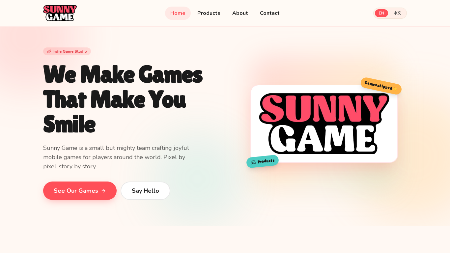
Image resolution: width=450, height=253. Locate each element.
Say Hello (145, 191)
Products (208, 13)
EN (381, 13)
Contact (270, 13)
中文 (397, 13)
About (240, 13)
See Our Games (76, 191)
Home (177, 13)
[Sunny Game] (60, 13)
